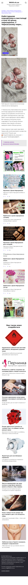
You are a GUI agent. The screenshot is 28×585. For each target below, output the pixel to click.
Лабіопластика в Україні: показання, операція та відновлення (13, 542)
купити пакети (5, 570)
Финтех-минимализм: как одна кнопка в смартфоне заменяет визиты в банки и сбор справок (12, 485)
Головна (3, 10)
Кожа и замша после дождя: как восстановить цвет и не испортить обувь (13, 514)
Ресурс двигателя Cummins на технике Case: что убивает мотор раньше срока (13, 428)
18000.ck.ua (14, 2)
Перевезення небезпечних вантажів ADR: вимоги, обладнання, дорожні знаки (13, 349)
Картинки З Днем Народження (13, 190)
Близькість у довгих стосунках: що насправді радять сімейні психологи (14, 370)
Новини (6, 53)
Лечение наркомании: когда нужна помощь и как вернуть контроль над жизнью (14, 398)
